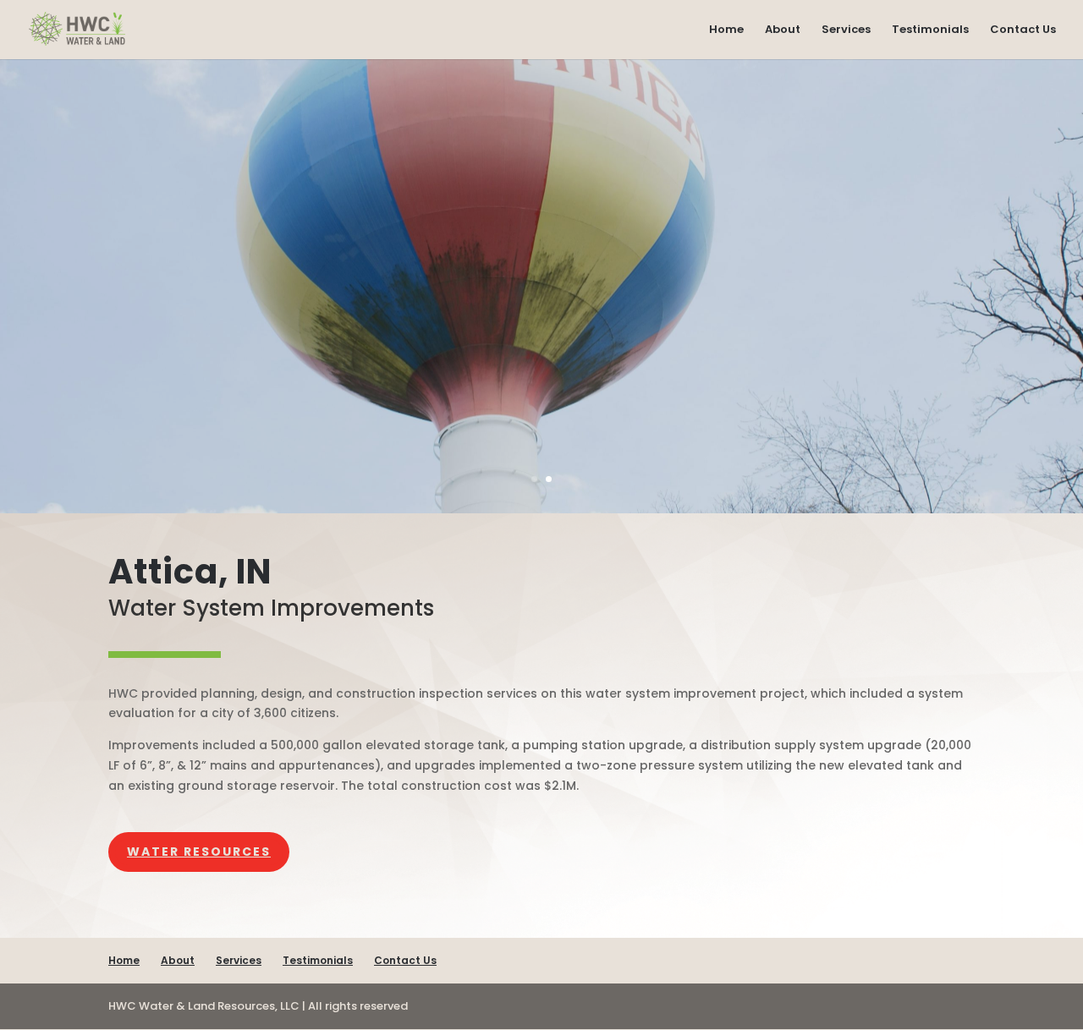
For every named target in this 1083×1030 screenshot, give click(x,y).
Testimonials (930, 30)
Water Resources (199, 851)
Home (726, 30)
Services (846, 30)
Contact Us (1023, 30)
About (782, 30)
